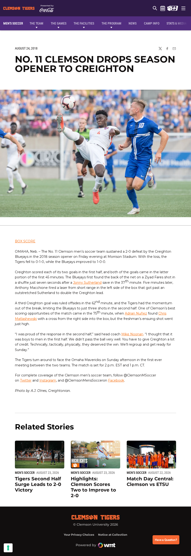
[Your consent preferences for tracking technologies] (8, 547)
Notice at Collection (112, 534)
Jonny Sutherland (87, 282)
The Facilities (84, 23)
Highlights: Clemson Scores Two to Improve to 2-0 (93, 487)
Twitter (25, 380)
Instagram (47, 380)
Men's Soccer (25, 473)
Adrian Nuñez (136, 313)
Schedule (162, 8)
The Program (111, 23)
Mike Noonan (132, 334)
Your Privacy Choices (79, 534)
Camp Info (151, 23)
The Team (36, 23)
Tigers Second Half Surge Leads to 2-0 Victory (38, 484)
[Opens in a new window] (172, 8)
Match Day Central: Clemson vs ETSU (150, 481)
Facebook (116, 380)
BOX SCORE (25, 241)
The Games (58, 23)
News (132, 23)
